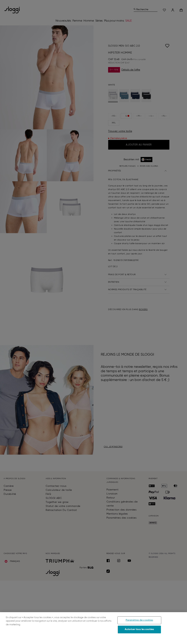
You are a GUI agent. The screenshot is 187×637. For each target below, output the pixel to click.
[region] (93, 624)
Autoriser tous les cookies (139, 629)
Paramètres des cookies (139, 620)
